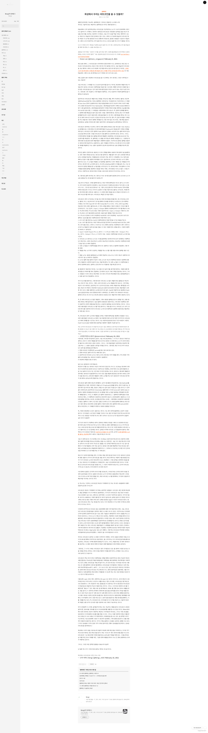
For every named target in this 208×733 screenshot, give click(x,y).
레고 (5, 61)
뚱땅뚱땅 (6, 44)
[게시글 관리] (85, 664)
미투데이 (4, 73)
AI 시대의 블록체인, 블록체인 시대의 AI (89, 673)
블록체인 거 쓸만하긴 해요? (86, 688)
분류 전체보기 (6, 31)
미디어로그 (4, 102)
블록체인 (5, 50)
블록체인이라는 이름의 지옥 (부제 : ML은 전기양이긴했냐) (93, 683)
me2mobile (5, 145)
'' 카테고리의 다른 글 (88, 670)
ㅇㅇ (3, 137)
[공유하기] (83, 664)
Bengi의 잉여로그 (10, 14)
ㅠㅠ (3, 171)
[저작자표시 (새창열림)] (95, 664)
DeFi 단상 (82, 681)
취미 (4, 53)
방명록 (3, 104)
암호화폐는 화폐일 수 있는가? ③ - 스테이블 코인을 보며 (93, 676)
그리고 (3, 155)
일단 (3, 158)
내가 (3, 147)
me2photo (5, 134)
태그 (3, 99)
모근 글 (3, 87)
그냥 (3, 168)
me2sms (4, 127)
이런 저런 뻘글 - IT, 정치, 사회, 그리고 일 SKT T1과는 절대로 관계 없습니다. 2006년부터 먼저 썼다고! (101, 713)
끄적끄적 (6, 41)
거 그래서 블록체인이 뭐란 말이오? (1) (89, 686)
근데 (3, 124)
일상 (3, 90)
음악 (5, 70)
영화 (5, 58)
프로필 (3, 84)
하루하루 (6, 38)
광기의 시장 (82, 678)
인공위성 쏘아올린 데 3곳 (103, 432)
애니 (5, 64)
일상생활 (5, 35)
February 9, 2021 (110, 59)
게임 (5, 56)
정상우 (204, 730)
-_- (3, 173)
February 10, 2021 (113, 336)
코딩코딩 (6, 47)
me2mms (4, 150)
